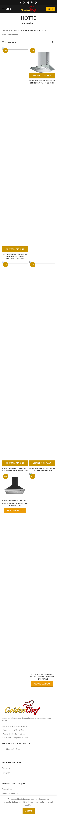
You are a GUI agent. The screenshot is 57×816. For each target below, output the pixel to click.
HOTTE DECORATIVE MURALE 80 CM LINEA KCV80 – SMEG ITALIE (15, 469)
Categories (27, 23)
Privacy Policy (7, 789)
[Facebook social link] (20, 3)
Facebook (6, 768)
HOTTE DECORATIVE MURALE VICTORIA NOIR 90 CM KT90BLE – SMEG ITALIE (42, 676)
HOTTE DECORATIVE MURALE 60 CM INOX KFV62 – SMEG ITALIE (42, 82)
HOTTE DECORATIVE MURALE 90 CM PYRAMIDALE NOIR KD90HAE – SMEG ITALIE (15, 503)
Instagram (6, 773)
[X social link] (24, 3)
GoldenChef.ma (13, 749)
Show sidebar (11, 42)
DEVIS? (50, 9)
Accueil (5, 30)
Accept (28, 811)
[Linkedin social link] (32, 3)
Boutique (15, 30)
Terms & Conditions (10, 793)
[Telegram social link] (36, 3)
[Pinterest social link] (28, 3)
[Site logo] (28, 9)
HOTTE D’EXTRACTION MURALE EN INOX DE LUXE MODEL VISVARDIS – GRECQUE (15, 256)
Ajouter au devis (15, 510)
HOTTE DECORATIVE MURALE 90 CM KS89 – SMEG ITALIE (42, 469)
